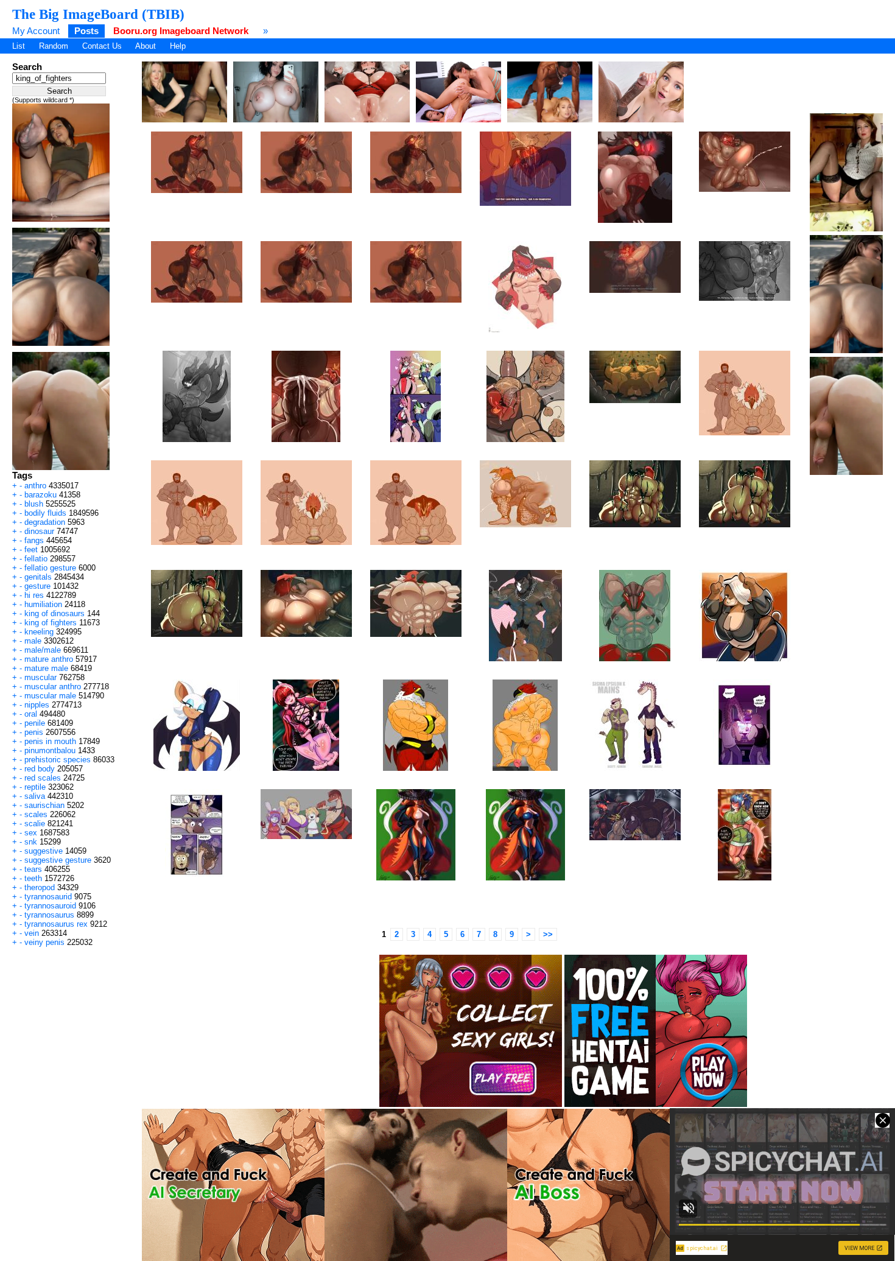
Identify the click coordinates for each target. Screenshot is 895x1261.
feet (31, 549)
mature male (46, 668)
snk (30, 841)
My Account (36, 31)
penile (34, 723)
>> (548, 934)
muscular (40, 677)
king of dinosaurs (54, 613)
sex (30, 832)
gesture (37, 586)
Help (178, 46)
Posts (86, 31)
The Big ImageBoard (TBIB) (98, 14)
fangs (34, 540)
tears (33, 869)
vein (31, 933)
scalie (34, 823)
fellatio (35, 558)
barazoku (40, 494)
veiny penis (44, 942)
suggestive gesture (57, 860)
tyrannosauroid (50, 905)
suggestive (43, 850)
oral (30, 713)
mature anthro (48, 659)
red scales (42, 777)
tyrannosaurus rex (56, 924)
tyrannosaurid (48, 896)
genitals (38, 576)
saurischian (44, 805)
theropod (39, 887)
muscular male (50, 695)
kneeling (39, 631)
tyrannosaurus (49, 914)
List (18, 46)
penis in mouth (50, 741)
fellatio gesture (50, 567)
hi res (34, 595)
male (32, 640)
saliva (34, 796)
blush (33, 503)
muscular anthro (52, 686)
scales (35, 814)
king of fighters (50, 622)
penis (33, 732)
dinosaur (39, 531)
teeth (33, 878)
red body (39, 768)
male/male (42, 650)
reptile (35, 787)
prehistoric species (57, 759)
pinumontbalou (49, 750)
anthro (35, 485)
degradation (44, 522)
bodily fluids (45, 513)
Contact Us (102, 46)
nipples (36, 704)
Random (53, 46)
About (145, 46)
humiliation (43, 604)
